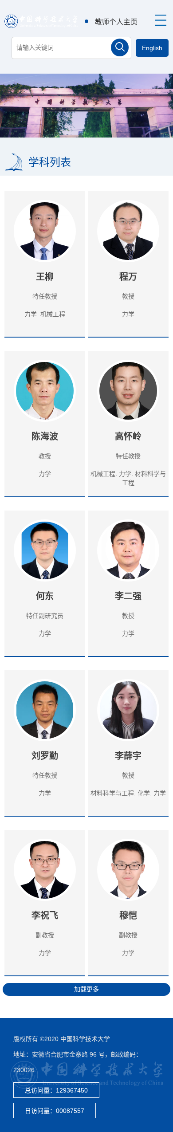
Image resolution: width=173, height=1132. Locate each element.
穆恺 (128, 915)
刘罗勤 (44, 756)
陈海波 (44, 436)
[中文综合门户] (41, 20)
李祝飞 (44, 915)
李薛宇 (128, 756)
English (152, 47)
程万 (128, 277)
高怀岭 (128, 436)
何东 (45, 596)
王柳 (45, 277)
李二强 (128, 596)
